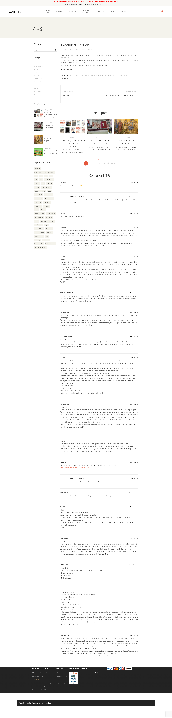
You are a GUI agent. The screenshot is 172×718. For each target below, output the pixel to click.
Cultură (49, 191)
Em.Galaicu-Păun (49, 198)
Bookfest (36, 183)
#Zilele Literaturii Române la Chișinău (44, 172)
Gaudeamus (47, 202)
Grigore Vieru (37, 206)
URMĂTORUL (109, 163)
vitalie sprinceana (67, 293)
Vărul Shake (37, 91)
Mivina (36, 221)
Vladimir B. (64, 312)
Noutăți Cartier (38, 225)
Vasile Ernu (124, 75)
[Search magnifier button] (55, 50)
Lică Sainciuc (49, 217)
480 (100, 163)
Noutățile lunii (38, 78)
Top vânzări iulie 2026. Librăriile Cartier (99, 142)
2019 (41, 176)
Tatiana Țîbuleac (38, 236)
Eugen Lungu (37, 202)
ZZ (97, 49)
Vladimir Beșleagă (50, 244)
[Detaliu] (79, 94)
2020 (46, 176)
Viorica (63, 182)
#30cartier (37, 168)
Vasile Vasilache (38, 244)
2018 (35, 176)
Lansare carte (73, 75)
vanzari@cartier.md (38, 676)
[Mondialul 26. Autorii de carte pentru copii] (38, 152)
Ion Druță (46, 206)
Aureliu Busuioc (49, 180)
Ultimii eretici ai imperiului (110, 75)
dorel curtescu (66, 336)
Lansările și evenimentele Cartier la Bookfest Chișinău (73, 143)
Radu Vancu (49, 229)
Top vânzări (37, 240)
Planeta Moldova (38, 229)
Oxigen (46, 225)
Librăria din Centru (85, 75)
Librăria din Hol (51, 213)
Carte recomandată (39, 63)
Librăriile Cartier (38, 217)
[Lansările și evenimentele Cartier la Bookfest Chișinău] (72, 126)
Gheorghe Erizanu (77, 197)
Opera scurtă (37, 82)
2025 (35, 180)
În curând (36, 75)
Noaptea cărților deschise (47, 221)
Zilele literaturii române (40, 247)
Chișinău (36, 187)
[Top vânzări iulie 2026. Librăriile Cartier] (99, 126)
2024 (51, 176)
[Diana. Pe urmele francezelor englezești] (119, 94)
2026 (41, 180)
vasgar (63, 227)
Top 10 (36, 88)
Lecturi (36, 210)
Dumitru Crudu (38, 195)
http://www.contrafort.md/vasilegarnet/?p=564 (75, 468)
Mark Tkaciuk (96, 75)
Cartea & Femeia (39, 66)
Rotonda (49, 232)
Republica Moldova (39, 232)
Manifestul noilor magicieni (126, 142)
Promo (36, 85)
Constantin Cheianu (39, 191)
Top (47, 236)
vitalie (62, 213)
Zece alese (37, 94)
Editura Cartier (38, 198)
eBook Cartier (48, 195)
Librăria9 (43, 210)
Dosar (35, 72)
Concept (36, 69)
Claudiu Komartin (46, 187)
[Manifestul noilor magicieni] (126, 126)
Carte (43, 183)
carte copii (50, 183)
